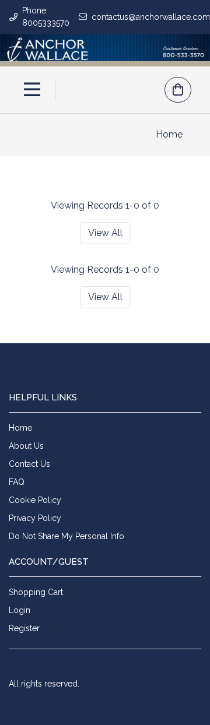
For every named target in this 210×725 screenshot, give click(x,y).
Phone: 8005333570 (45, 16)
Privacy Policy (35, 518)
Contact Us (29, 464)
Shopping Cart (36, 592)
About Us (26, 446)
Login (19, 610)
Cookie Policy (35, 500)
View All (105, 232)
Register (24, 628)
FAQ (16, 482)
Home (169, 134)
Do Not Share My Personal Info (66, 536)
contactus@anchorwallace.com (151, 17)
